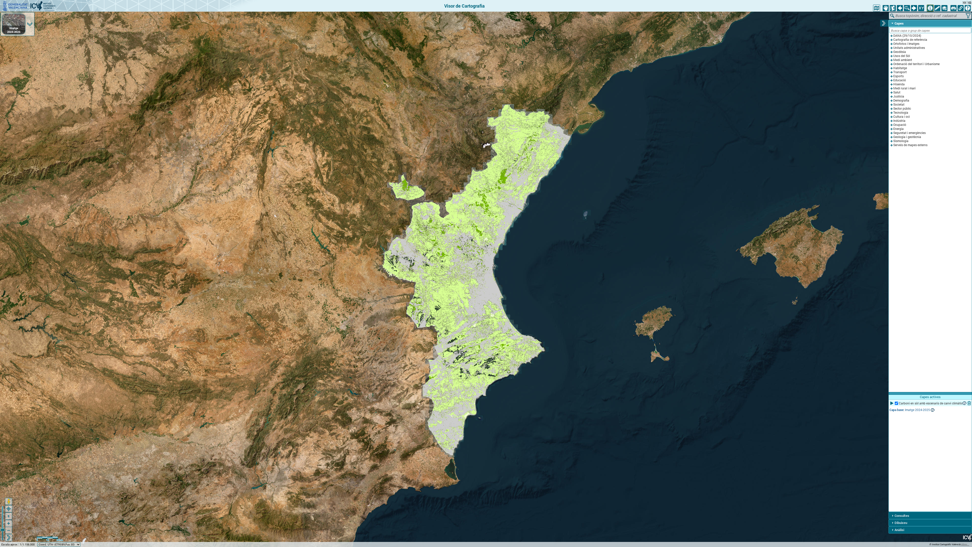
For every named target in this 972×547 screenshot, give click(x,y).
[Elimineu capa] (969, 403)
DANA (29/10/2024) (907, 35)
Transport (900, 72)
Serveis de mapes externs (910, 145)
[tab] (930, 23)
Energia (898, 129)
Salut (896, 92)
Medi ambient (902, 60)
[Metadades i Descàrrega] (965, 403)
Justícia (898, 96)
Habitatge (900, 68)
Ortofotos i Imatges (906, 44)
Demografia (901, 100)
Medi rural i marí (904, 88)
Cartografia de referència (910, 40)
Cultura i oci (901, 117)
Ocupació (899, 125)
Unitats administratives (909, 48)
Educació (899, 80)
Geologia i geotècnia (907, 137)
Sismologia (900, 141)
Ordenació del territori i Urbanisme (916, 64)
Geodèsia (899, 52)
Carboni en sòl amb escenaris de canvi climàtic (931, 403)
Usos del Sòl (901, 56)
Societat (898, 104)
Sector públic (902, 108)
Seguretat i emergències (909, 133)
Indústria (899, 121)
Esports (898, 76)
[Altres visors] (876, 8)
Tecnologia (900, 112)
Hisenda (899, 84)
